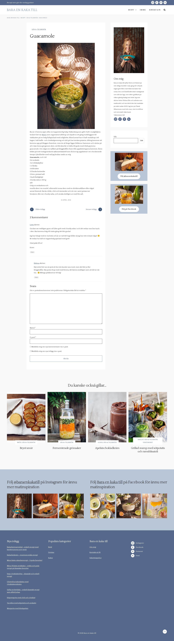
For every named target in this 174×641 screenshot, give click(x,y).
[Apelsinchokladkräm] (107, 417)
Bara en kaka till (110, 482)
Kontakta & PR (95, 552)
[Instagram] (152, 2)
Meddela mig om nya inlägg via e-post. (47, 351)
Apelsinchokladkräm (107, 448)
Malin (44, 135)
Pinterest (139, 551)
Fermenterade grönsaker (67, 448)
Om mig (93, 547)
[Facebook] (157, 2)
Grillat (141, 439)
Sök (115, 137)
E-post (32, 337)
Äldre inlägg (40, 209)
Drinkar (51, 552)
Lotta (32, 225)
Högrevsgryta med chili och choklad (21, 598)
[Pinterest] (161, 2)
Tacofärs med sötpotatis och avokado (21, 603)
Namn (32, 328)
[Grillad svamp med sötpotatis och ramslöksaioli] (147, 417)
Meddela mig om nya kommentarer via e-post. (50, 347)
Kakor (50, 558)
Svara (32, 252)
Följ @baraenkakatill (129, 176)
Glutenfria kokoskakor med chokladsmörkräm (17, 583)
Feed (137, 555)
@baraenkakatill (27, 482)
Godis (100, 442)
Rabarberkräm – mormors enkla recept (22, 555)
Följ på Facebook (129, 209)
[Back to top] (165, 632)
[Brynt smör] (26, 417)
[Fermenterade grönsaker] (67, 417)
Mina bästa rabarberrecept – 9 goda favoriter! (24, 560)
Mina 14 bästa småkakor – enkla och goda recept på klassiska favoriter (23, 567)
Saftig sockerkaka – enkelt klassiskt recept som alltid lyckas (23, 591)
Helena (36, 263)
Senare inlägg (91, 209)
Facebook (139, 547)
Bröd (19, 442)
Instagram (139, 543)
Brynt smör (26, 448)
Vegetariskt (148, 442)
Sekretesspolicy (96, 558)
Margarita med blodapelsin (17, 608)
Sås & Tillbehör (39, 29)
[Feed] (165, 2)
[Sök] (164, 10)
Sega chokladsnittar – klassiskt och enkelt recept (23, 575)
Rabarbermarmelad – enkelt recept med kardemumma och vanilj (23, 548)
